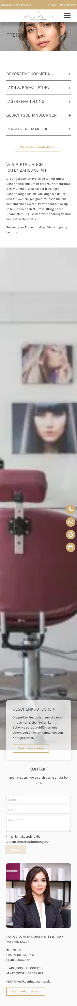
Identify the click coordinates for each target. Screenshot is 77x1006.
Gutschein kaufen (31, 748)
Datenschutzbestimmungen (26, 841)
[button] (38, 15)
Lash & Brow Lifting (39, 209)
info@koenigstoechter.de (32, 981)
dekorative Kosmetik (21, 219)
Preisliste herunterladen (37, 147)
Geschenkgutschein (25, 991)
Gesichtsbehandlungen (47, 214)
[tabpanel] (38, 499)
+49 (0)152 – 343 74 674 (26, 973)
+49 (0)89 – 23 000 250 (25, 968)
